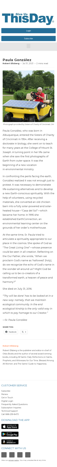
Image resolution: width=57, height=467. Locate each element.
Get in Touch (7, 397)
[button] (28, 46)
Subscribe (5, 391)
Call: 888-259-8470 (10, 414)
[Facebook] (4, 454)
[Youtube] (27, 454)
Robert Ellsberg (11, 63)
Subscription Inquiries (11, 407)
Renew (4, 394)
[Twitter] (20, 454)
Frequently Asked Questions (14, 404)
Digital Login (7, 401)
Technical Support (9, 411)
